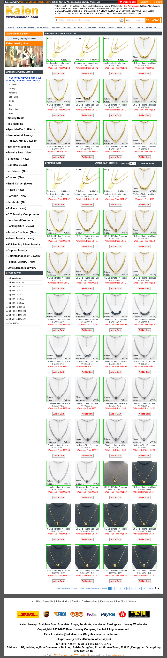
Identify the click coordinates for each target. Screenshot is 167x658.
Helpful (140, 27)
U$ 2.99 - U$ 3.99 (15, 291)
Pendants (11, 93)
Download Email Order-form (84, 601)
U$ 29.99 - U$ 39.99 (16, 315)
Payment (78, 27)
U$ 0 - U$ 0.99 (13, 278)
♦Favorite (158, 2)
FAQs (131, 27)
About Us (35, 601)
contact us (90, 27)
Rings (10, 101)
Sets (9, 105)
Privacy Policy (62, 601)
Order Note (42, 27)
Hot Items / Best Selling (23, 79)
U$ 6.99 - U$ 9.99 (15, 303)
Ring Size (120, 601)
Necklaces (12, 97)
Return (102, 27)
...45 (144, 588)
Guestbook (151, 27)
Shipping (67, 27)
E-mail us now (106, 601)
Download (55, 27)
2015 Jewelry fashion (63, 655)
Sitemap (132, 601)
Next (151, 588)
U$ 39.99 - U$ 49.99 (16, 319)
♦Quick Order (145, 2)
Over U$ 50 (12, 323)
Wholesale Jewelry (25, 27)
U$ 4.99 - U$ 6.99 (15, 299)
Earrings (11, 89)
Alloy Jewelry (118, 655)
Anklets (10, 113)
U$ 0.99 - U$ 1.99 (15, 282)
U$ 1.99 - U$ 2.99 (15, 286)
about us (121, 27)
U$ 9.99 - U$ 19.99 (15, 307)
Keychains (12, 109)
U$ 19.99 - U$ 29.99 (16, 311)
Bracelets (11, 84)
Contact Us (48, 601)
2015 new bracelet (82, 655)
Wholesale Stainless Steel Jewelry (34, 2)
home (11, 27)
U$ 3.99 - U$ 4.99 (15, 295)
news (111, 27)
